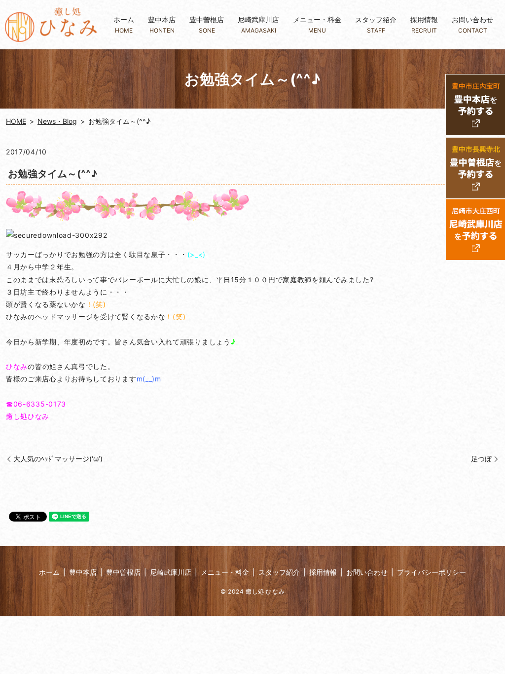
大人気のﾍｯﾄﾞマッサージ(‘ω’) (58, 458)
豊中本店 (162, 24)
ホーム (123, 24)
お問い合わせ (472, 24)
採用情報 (424, 24)
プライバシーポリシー (431, 572)
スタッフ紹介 (376, 24)
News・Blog (57, 121)
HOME (16, 121)
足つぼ (481, 458)
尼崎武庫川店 (258, 24)
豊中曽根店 (206, 24)
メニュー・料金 (317, 24)
